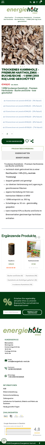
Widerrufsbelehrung (10, 392)
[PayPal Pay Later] (16, 416)
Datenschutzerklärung (11, 395)
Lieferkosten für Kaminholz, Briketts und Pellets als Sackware (20, 402)
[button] (20, 66)
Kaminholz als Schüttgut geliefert (22, 280)
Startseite (9, 17)
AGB (4, 388)
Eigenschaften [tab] (22, 153)
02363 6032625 (14, 369)
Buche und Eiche (15, 275)
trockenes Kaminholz (22, 284)
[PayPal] (5, 416)
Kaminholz (31, 275)
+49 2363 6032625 (16, 377)
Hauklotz (11, 260)
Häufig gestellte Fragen (11, 406)
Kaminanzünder (33, 260)
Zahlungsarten (8, 398)
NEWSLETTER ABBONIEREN (32, 312)
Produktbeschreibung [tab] (22, 148)
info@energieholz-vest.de (19, 361)
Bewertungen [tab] (22, 158)
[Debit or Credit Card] (21, 416)
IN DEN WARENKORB (14, 141)
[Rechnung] (11, 416)
